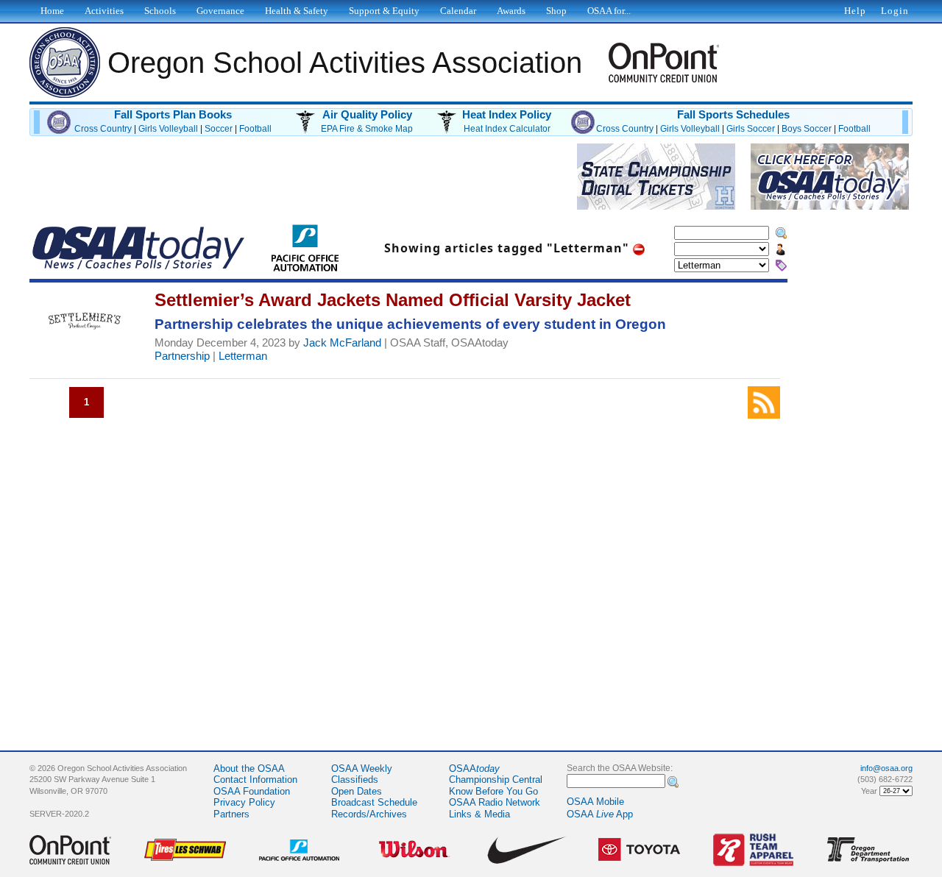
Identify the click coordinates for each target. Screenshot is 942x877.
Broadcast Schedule (374, 802)
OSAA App (600, 814)
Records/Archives (369, 814)
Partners (231, 814)
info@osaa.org (886, 768)
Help (855, 10)
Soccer (219, 129)
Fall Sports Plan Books (173, 115)
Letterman (243, 356)
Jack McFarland (342, 343)
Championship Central (495, 779)
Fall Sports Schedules (733, 115)
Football (255, 129)
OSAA (474, 768)
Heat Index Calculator (507, 129)
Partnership (182, 356)
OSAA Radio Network (494, 802)
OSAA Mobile (595, 801)
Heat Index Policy (506, 115)
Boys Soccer (807, 129)
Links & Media (479, 814)
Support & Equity (384, 10)
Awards (511, 10)
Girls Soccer (750, 129)
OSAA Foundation (251, 791)
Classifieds (354, 779)
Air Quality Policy (367, 115)
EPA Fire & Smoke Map (367, 129)
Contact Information (255, 779)
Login (895, 10)
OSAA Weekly (361, 768)
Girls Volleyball (168, 129)
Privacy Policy (244, 802)
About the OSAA (249, 768)
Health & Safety (296, 10)
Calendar (458, 10)
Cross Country (103, 129)
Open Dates (356, 791)
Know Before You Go (493, 791)
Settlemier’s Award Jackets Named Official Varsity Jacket (393, 300)
